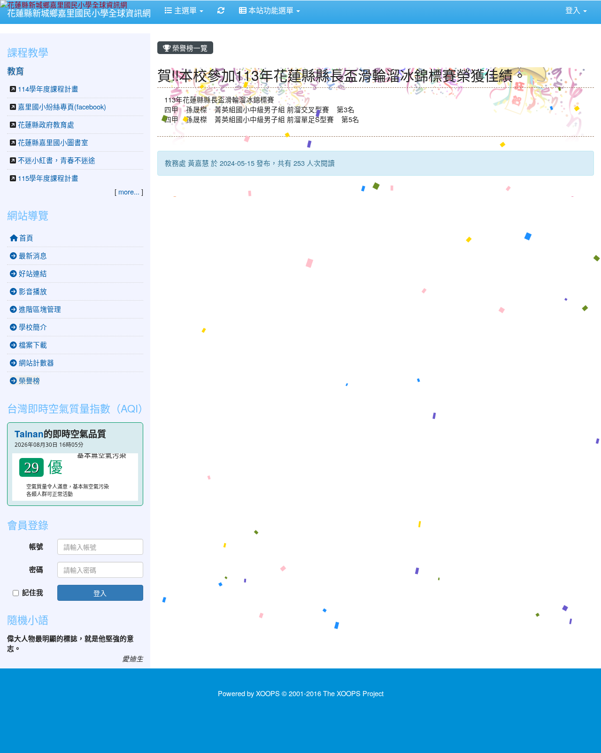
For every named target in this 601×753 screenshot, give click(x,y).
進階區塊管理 (39, 309)
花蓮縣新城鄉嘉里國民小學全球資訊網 (79, 13)
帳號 (36, 546)
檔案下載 (32, 344)
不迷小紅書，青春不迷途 (56, 160)
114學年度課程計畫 (48, 88)
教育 (15, 70)
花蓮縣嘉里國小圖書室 (53, 142)
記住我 (32, 593)
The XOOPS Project (353, 693)
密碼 (36, 569)
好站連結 (32, 273)
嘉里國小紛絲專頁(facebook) (62, 106)
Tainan (29, 433)
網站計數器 (35, 362)
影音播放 (32, 291)
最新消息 (32, 255)
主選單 (185, 10)
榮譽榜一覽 (189, 48)
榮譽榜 (28, 380)
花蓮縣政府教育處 (46, 124)
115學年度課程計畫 (48, 178)
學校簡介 (32, 327)
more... (128, 191)
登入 (100, 593)
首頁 (25, 237)
